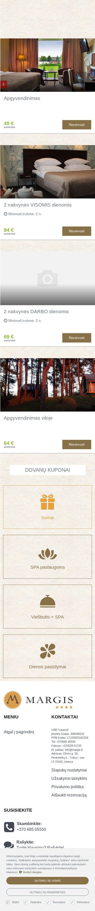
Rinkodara (83, 902)
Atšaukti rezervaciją (69, 795)
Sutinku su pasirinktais (47, 892)
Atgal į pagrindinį (19, 732)
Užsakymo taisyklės (69, 778)
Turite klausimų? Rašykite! (40, 848)
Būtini (15, 902)
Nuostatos (59, 902)
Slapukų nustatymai (69, 770)
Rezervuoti (77, 125)
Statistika (35, 902)
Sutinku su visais (47, 880)
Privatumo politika (67, 787)
